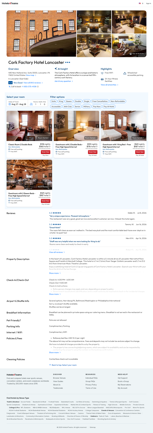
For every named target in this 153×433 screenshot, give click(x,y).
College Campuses (92, 410)
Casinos (81, 413)
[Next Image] (50, 126)
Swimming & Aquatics (99, 402)
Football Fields (54, 402)
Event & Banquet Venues (26, 413)
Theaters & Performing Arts (46, 413)
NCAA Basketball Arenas (37, 410)
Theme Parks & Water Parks (96, 413)
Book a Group (123, 381)
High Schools (112, 405)
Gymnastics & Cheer (45, 405)
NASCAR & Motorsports (114, 407)
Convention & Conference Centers (127, 410)
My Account (122, 388)
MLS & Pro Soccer (79, 407)
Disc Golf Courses (73, 419)
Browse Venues (59, 378)
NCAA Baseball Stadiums (57, 410)
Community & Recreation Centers (37, 416)
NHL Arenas (66, 407)
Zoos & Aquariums (114, 413)
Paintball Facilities (89, 419)
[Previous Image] (8, 126)
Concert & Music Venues (67, 413)
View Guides (58, 381)
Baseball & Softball (39, 402)
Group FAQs (90, 381)
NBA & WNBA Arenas (40, 407)
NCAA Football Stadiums (17, 410)
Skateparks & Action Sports (55, 419)
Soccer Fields (25, 402)
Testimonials (58, 388)
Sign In (148, 3)
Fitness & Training (99, 405)
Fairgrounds (11, 413)
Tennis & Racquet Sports (118, 402)
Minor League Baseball (95, 407)
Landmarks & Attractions (15, 416)
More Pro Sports (138, 407)
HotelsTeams (10, 3)
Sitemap (93, 427)
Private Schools (138, 405)
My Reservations (124, 385)
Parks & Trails (103, 416)
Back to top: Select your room (64, 365)
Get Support (122, 378)
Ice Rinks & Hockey (83, 402)
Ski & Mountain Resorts (15, 419)
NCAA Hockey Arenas (75, 410)
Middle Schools (125, 405)
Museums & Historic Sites (132, 413)
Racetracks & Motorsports (34, 419)
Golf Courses (134, 402)
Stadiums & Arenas (29, 405)
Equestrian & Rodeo (61, 405)
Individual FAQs (92, 378)
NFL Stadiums (25, 407)
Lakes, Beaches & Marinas (120, 416)
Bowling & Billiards (58, 416)
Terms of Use (91, 388)
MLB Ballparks (55, 407)
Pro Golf (128, 407)
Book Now (45, 152)
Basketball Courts (67, 402)
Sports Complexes (13, 405)
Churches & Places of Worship (77, 416)
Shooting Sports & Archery (107, 419)
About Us (56, 385)
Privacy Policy (91, 385)
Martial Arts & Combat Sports (81, 405)
